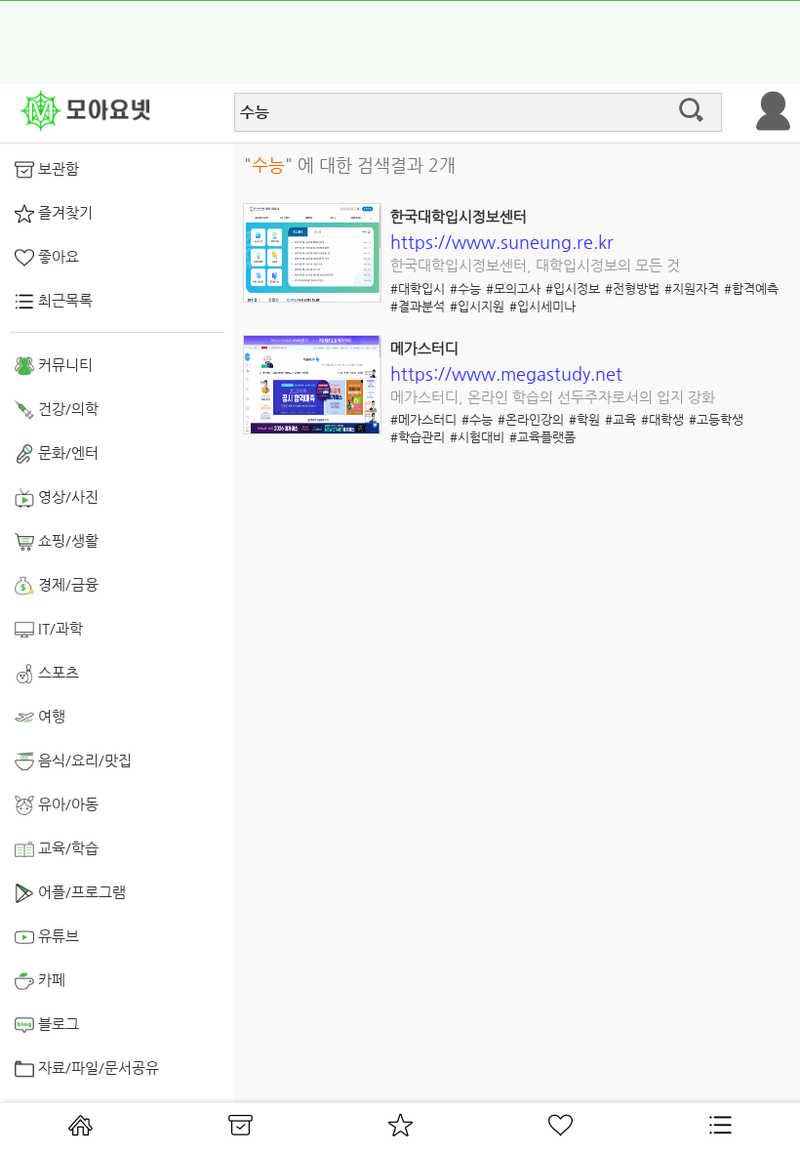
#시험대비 (477, 437)
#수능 (465, 288)
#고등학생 (716, 419)
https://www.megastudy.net (506, 373)
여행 (49, 716)
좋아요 (56, 256)
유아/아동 (66, 804)
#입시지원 (477, 306)
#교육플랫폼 (542, 437)
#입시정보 (572, 288)
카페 (49, 979)
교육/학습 (66, 848)
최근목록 (63, 300)
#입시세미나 (542, 306)
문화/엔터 (66, 452)
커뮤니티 (63, 364)
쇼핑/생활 (66, 540)
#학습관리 (417, 437)
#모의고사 (513, 288)
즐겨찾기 (63, 212)
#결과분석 (417, 306)
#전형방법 (632, 288)
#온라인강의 (531, 419)
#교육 (620, 419)
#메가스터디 (423, 419)
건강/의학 (66, 408)
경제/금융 (66, 584)
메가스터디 (424, 348)
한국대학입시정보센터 (458, 216)
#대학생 (662, 419)
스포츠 (56, 672)
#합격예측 (751, 288)
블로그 (56, 1023)
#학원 (584, 419)
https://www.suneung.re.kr (502, 241)
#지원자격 (691, 288)
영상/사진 (66, 496)
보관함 (56, 168)
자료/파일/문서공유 (96, 1067)
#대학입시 (417, 288)
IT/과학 (58, 628)
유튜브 (56, 935)
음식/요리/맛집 (83, 760)
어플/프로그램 (80, 892)
